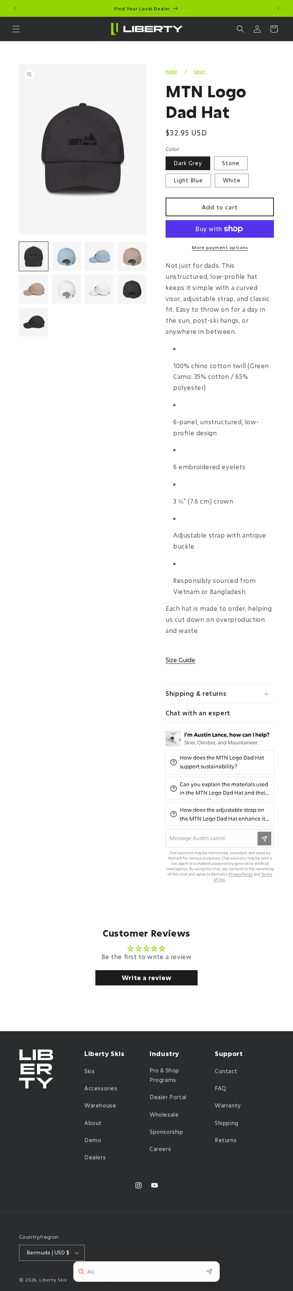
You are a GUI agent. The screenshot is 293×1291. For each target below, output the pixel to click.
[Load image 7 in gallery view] (33, 289)
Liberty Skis (53, 1280)
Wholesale (164, 1114)
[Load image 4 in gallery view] (99, 256)
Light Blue (188, 180)
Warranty (228, 1105)
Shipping (226, 1123)
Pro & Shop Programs (164, 1075)
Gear (199, 71)
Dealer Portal (168, 1097)
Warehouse (100, 1105)
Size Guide (180, 660)
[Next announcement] (278, 8)
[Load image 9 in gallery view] (66, 289)
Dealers (95, 1157)
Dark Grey (188, 163)
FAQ (221, 1088)
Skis (89, 1071)
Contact (226, 1071)
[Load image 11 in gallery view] (132, 289)
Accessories (101, 1088)
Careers (160, 1149)
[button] (16, 29)
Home (171, 71)
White (232, 180)
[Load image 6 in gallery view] (132, 256)
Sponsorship (167, 1131)
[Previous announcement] (14, 8)
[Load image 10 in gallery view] (99, 289)
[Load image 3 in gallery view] (66, 256)
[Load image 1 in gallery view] (33, 256)
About (93, 1123)
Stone (231, 163)
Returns (226, 1140)
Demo (92, 1140)
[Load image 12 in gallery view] (33, 321)
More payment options (220, 247)
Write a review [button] (146, 978)
